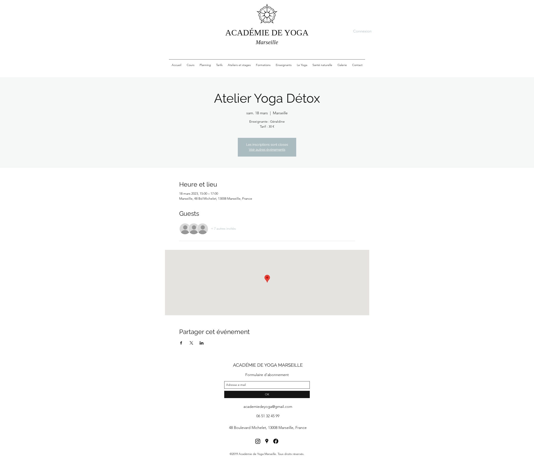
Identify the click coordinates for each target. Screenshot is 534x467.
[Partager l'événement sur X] (191, 343)
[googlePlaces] (266, 441)
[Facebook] (275, 441)
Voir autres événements (267, 150)
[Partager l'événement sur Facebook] (181, 343)
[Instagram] (257, 441)
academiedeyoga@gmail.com (267, 406)
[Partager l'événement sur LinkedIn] (202, 343)
